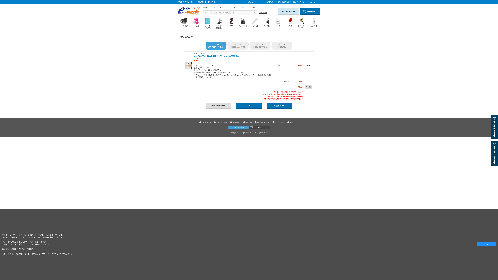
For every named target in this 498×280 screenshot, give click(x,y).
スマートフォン (238, 127)
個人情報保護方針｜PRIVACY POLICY (17, 249)
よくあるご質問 (285, 2)
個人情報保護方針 (263, 122)
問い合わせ (236, 122)
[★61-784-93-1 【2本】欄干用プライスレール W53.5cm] (188, 65)
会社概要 (249, 122)
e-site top (293, 122)
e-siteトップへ (314, 2)
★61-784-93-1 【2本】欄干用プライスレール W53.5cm (216, 56)
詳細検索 (263, 13)
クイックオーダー (256, 2)
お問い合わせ (300, 2)
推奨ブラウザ (279, 122)
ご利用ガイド (271, 2)
